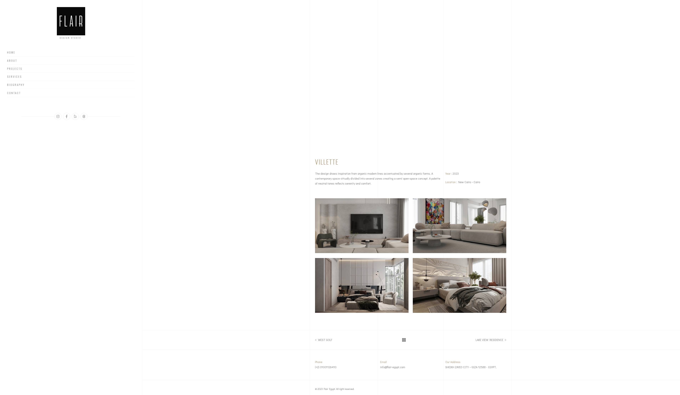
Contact (14, 93)
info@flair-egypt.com (392, 367)
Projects (14, 69)
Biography (16, 85)
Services (14, 76)
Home (11, 52)
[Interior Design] (362, 225)
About (12, 60)
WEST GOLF (325, 339)
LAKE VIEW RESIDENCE (489, 339)
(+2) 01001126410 (325, 367)
